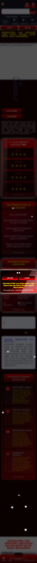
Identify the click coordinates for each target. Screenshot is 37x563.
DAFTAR (10, 278)
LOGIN (27, 278)
